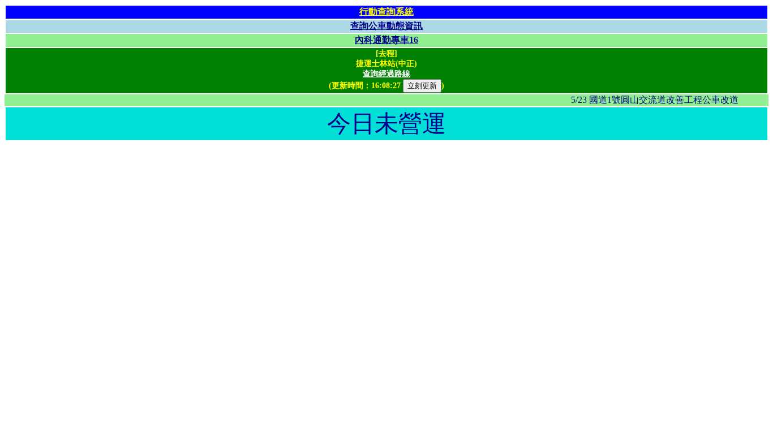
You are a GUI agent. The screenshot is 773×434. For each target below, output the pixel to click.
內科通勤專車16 (386, 40)
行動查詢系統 (386, 11)
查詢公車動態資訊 (386, 26)
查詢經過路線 (386, 74)
